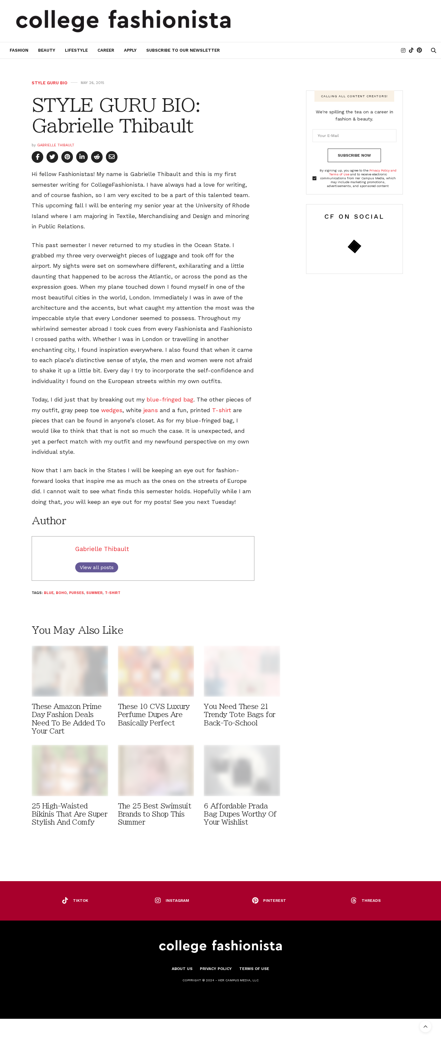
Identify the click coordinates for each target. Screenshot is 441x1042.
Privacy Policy (216, 968)
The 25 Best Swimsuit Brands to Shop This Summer (154, 814)
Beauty (46, 50)
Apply (130, 50)
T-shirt (221, 410)
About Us (182, 968)
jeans (150, 410)
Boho (61, 593)
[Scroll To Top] (425, 1026)
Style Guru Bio (49, 83)
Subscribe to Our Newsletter (183, 50)
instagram (177, 900)
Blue (49, 593)
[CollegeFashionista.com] (123, 21)
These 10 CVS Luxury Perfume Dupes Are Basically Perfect (154, 714)
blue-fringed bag (170, 399)
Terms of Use (254, 968)
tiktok (80, 900)
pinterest (274, 900)
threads (371, 900)
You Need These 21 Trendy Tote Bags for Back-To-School (239, 714)
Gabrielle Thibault (55, 145)
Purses (76, 593)
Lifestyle (76, 50)
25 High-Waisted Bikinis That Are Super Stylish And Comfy (69, 814)
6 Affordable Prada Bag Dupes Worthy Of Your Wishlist (240, 814)
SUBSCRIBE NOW (354, 155)
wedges (111, 410)
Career (105, 50)
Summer (94, 593)
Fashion (19, 50)
